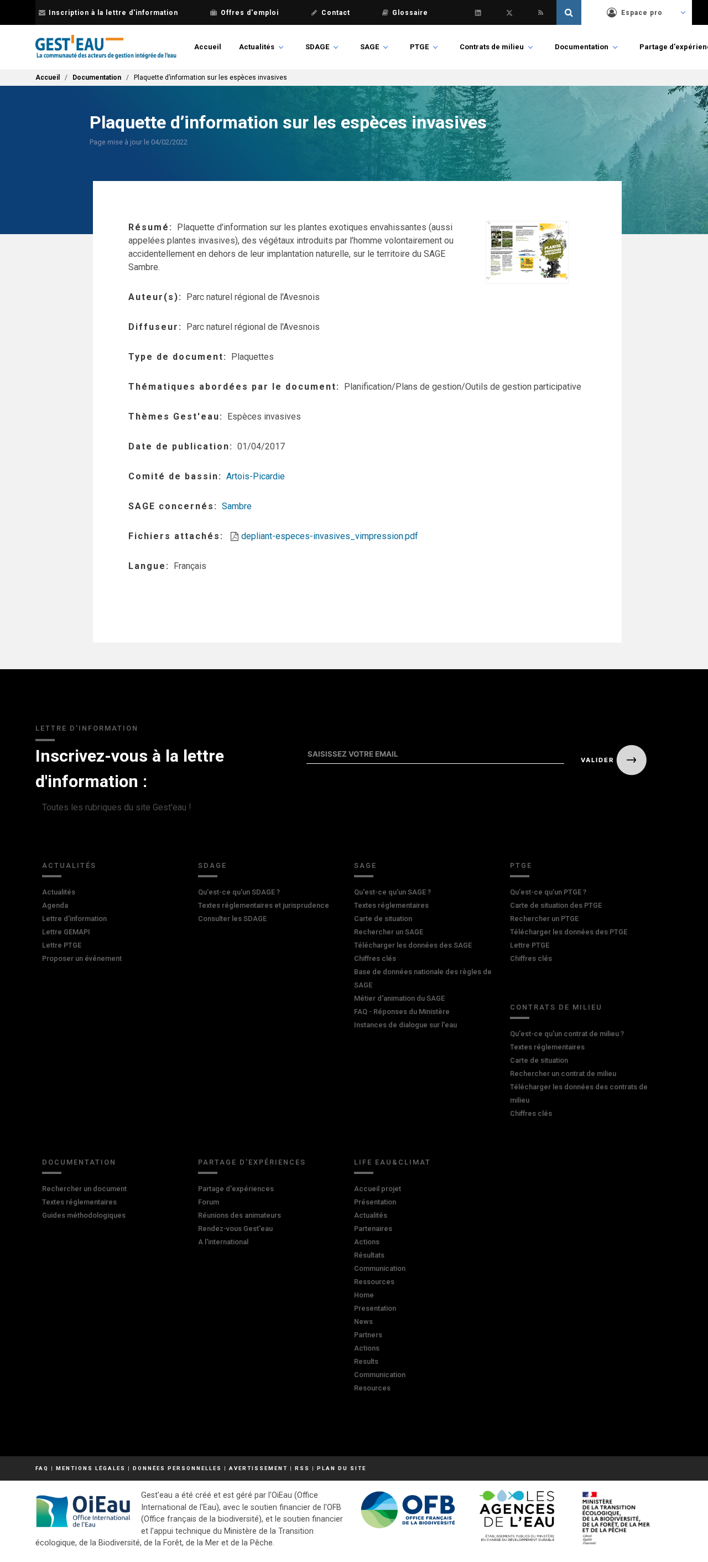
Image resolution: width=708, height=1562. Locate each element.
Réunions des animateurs (239, 1215)
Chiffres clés (375, 958)
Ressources (374, 1281)
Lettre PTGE (61, 945)
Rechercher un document (84, 1189)
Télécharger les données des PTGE (568, 932)
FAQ (42, 1468)
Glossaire (410, 13)
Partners (368, 1335)
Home (364, 1295)
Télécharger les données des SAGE (413, 945)
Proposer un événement (82, 958)
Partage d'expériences (252, 1162)
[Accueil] (106, 47)
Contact (335, 13)
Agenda (55, 905)
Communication (379, 1268)
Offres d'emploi (250, 13)
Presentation (375, 1308)
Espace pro (642, 13)
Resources (372, 1388)
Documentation (581, 47)
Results (366, 1361)
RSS (302, 1468)
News (363, 1321)
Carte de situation (383, 918)
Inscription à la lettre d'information (113, 13)
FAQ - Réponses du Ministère (402, 1011)
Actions (366, 1242)
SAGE (369, 47)
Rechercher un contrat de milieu (563, 1073)
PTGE (419, 47)
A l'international (223, 1242)
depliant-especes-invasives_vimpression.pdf (329, 536)
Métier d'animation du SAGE (399, 998)
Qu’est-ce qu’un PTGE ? (548, 892)
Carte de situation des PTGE (556, 905)
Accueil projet (377, 1189)
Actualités (256, 47)
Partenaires (373, 1228)
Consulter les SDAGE (232, 918)
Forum (208, 1202)
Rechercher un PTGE (544, 918)
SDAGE (317, 47)
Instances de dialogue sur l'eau (405, 1025)
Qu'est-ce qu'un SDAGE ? (239, 892)
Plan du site (341, 1468)
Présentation (375, 1202)
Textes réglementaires (391, 905)
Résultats (369, 1255)
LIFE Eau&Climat (392, 1162)
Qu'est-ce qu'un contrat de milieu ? (567, 1034)
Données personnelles (177, 1468)
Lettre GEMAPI (66, 932)
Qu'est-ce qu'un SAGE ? (392, 892)
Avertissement (258, 1468)
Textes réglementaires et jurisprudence (263, 905)
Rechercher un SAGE (388, 932)
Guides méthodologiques (84, 1215)
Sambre (237, 506)
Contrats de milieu (492, 47)
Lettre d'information (74, 918)
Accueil (207, 47)
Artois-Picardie (255, 476)
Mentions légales (91, 1468)
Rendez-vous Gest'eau (235, 1228)
